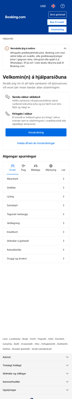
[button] (36, 48)
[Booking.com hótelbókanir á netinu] (15, 17)
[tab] (12, 168)
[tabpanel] (36, 218)
